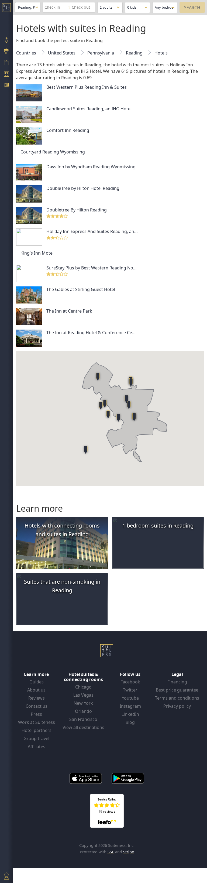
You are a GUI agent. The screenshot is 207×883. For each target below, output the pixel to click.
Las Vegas (83, 695)
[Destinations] (6, 40)
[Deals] (6, 63)
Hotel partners (36, 730)
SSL (111, 851)
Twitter (130, 690)
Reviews (36, 698)
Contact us (36, 706)
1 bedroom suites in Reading (158, 525)
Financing (177, 682)
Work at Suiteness (36, 722)
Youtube (130, 698)
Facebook (130, 682)
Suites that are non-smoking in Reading (62, 586)
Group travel (36, 738)
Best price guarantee (177, 690)
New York (83, 703)
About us (36, 690)
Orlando (83, 711)
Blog (130, 722)
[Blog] (6, 85)
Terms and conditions (177, 698)
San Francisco (83, 719)
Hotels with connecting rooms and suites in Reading (62, 530)
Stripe (128, 851)
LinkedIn (130, 714)
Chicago (83, 687)
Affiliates (36, 746)
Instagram (130, 706)
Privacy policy (177, 706)
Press (36, 714)
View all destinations (83, 727)
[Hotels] (6, 74)
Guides (36, 682)
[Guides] (6, 52)
